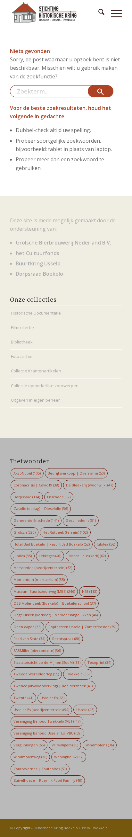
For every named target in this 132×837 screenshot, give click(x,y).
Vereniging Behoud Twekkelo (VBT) (46, 721)
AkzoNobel (27, 473)
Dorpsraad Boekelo (39, 273)
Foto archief (22, 356)
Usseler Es (52, 697)
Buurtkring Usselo (38, 263)
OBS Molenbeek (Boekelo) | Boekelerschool (54, 603)
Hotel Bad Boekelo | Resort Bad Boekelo (51, 544)
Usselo (85, 709)
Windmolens (100, 745)
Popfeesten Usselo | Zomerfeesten (82, 626)
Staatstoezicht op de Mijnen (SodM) (46, 662)
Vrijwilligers (65, 745)
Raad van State (29, 638)
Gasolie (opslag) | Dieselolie (40, 508)
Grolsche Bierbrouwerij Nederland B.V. (63, 242)
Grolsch (24, 532)
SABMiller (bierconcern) (37, 650)
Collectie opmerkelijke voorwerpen (44, 385)
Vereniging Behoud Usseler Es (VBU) (47, 733)
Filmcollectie (22, 327)
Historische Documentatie (36, 313)
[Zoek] (98, 13)
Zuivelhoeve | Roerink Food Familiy (47, 780)
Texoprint (99, 662)
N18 (89, 591)
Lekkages (50, 555)
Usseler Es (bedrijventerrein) (41, 709)
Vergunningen (29, 745)
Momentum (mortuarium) (39, 579)
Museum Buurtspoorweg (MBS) (44, 591)
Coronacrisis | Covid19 (36, 485)
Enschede (58, 496)
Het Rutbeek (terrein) (65, 532)
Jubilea (106, 544)
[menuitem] (98, 13)
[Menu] (113, 13)
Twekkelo (77, 674)
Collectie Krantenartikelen (36, 371)
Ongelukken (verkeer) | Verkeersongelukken (55, 614)
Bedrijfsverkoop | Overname (76, 473)
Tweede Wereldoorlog (36, 674)
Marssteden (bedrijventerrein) (42, 567)
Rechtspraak (66, 638)
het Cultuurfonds (37, 253)
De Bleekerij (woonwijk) (89, 485)
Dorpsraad (26, 496)
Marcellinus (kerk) (87, 555)
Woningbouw (68, 756)
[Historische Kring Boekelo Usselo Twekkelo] (55, 13)
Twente (23, 697)
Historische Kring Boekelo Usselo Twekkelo (71, 827)
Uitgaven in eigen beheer (35, 400)
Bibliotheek (22, 342)
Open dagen (27, 626)
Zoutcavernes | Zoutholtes (40, 768)
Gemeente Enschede (36, 520)
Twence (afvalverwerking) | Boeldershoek (53, 685)
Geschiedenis (81, 520)
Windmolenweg (30, 756)
